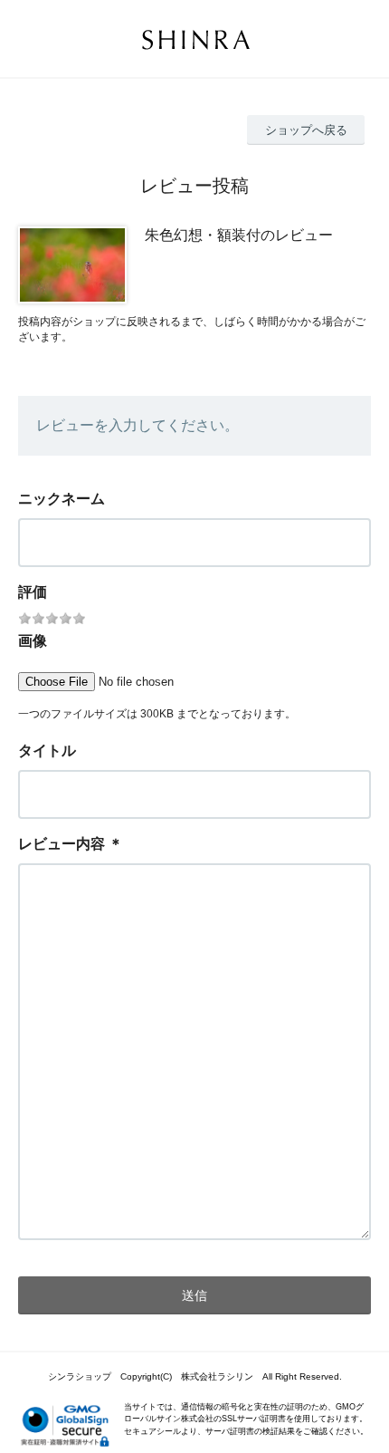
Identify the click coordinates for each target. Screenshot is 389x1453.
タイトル (47, 750)
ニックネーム (61, 498)
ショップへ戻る (306, 130)
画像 (32, 641)
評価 (32, 592)
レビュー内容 (61, 844)
